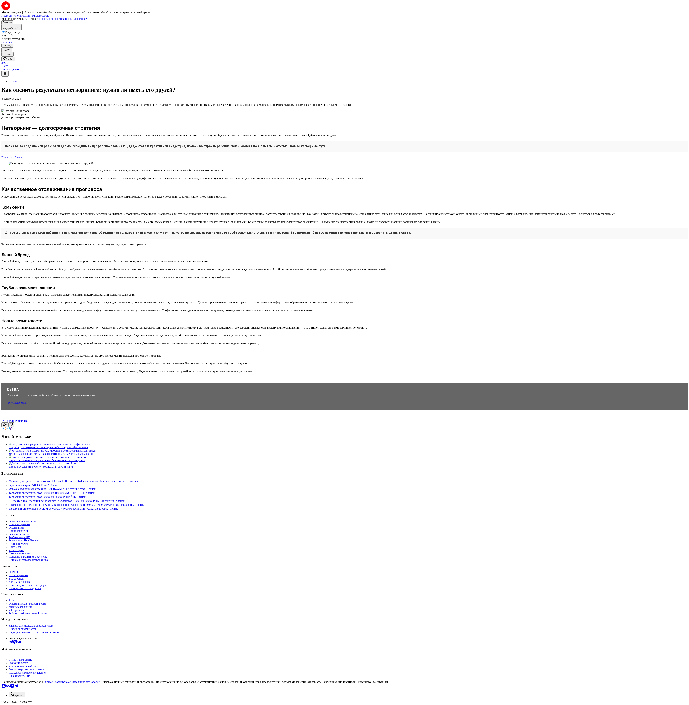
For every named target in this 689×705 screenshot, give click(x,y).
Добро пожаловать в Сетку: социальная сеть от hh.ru (41, 466)
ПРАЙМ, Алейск (75, 496)
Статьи (13, 81)
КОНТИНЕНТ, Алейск (80, 492)
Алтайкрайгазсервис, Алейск (126, 504)
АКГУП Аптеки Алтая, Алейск (76, 488)
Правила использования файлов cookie (63, 18)
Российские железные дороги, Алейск (94, 508)
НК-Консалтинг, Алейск (110, 500)
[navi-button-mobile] (5, 74)
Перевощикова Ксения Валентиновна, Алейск (109, 481)
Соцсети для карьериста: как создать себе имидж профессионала (48, 447)
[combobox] (17, 694)
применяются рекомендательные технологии (72, 681)
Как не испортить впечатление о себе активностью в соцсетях (47, 460)
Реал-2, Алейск (50, 485)
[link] (7, 54)
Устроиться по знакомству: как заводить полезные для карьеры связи (51, 453)
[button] (5, 62)
